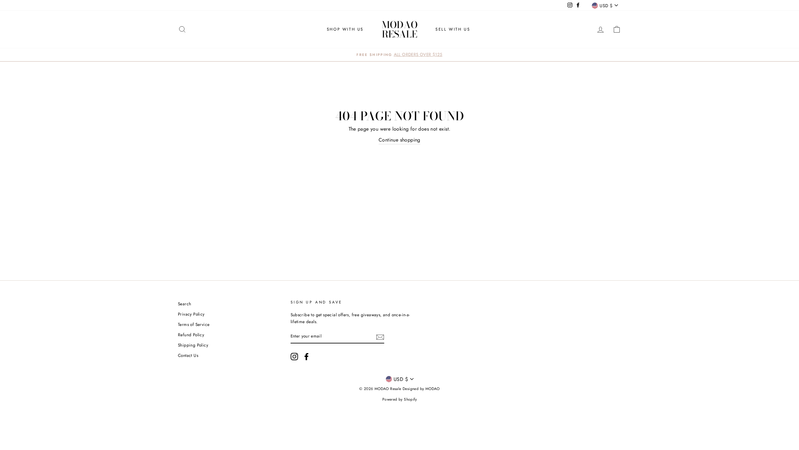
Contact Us (188, 355)
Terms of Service (193, 324)
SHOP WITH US (345, 29)
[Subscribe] (380, 336)
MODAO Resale (400, 29)
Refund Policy (191, 335)
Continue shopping (399, 139)
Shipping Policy (193, 345)
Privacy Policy (191, 314)
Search (184, 304)
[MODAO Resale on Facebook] (306, 356)
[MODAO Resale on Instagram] (294, 356)
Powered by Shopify (399, 399)
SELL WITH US (452, 29)
